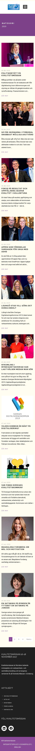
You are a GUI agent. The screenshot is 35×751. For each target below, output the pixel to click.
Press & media (8, 706)
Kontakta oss (8, 709)
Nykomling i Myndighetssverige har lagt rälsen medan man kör (17, 367)
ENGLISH (17, 747)
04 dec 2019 (5, 70)
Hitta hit (7, 699)
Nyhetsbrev (8, 702)
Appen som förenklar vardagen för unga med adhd (14, 249)
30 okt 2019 (5, 600)
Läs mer (4, 95)
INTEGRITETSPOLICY (11, 744)
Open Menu (25, 7)
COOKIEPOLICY (25, 744)
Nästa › (29, 639)
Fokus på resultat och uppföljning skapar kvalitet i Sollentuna (14, 191)
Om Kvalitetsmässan (11, 696)
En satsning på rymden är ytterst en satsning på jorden (15, 605)
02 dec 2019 (5, 244)
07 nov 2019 (5, 423)
